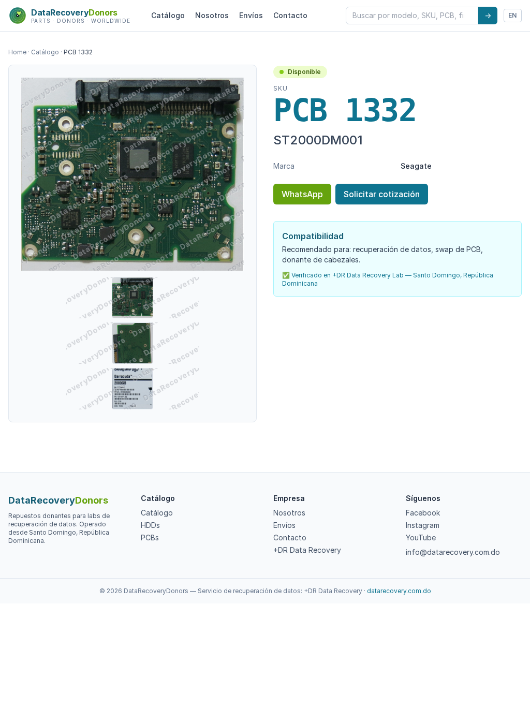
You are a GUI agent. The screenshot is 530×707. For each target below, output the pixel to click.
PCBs (150, 537)
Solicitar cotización (382, 194)
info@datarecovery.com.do (453, 552)
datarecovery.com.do (399, 591)
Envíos (251, 15)
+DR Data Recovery (307, 550)
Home (17, 52)
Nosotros (212, 15)
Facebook (423, 512)
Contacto (290, 15)
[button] (132, 174)
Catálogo (168, 15)
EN (512, 15)
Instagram (422, 525)
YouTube (421, 537)
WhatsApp (302, 194)
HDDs (150, 525)
